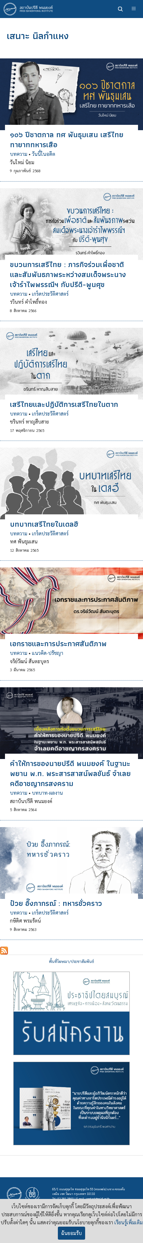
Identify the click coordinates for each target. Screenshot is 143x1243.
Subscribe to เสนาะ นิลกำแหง (4, 951)
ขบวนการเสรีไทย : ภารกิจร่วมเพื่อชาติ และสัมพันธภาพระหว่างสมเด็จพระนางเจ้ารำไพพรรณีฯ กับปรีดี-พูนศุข (68, 274)
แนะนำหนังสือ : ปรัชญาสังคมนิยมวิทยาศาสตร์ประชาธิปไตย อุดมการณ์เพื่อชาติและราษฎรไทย (71, 1103)
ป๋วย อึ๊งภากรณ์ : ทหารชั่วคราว (56, 903)
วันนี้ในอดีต (43, 154)
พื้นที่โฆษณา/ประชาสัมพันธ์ (71, 961)
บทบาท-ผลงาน (47, 793)
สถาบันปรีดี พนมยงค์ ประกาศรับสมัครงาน (71, 1013)
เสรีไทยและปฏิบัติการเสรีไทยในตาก (64, 404)
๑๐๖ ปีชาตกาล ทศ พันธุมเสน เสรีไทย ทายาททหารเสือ (66, 140)
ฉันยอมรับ (71, 1233)
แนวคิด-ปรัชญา (47, 653)
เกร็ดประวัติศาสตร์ (50, 294)
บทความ (18, 154)
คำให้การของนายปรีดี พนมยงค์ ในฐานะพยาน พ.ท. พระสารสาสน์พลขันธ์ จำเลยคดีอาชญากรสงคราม (70, 773)
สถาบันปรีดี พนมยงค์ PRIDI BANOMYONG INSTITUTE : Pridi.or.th (30, 9)
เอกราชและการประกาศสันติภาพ (58, 644)
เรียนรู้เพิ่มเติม (128, 1222)
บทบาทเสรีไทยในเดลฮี (44, 524)
